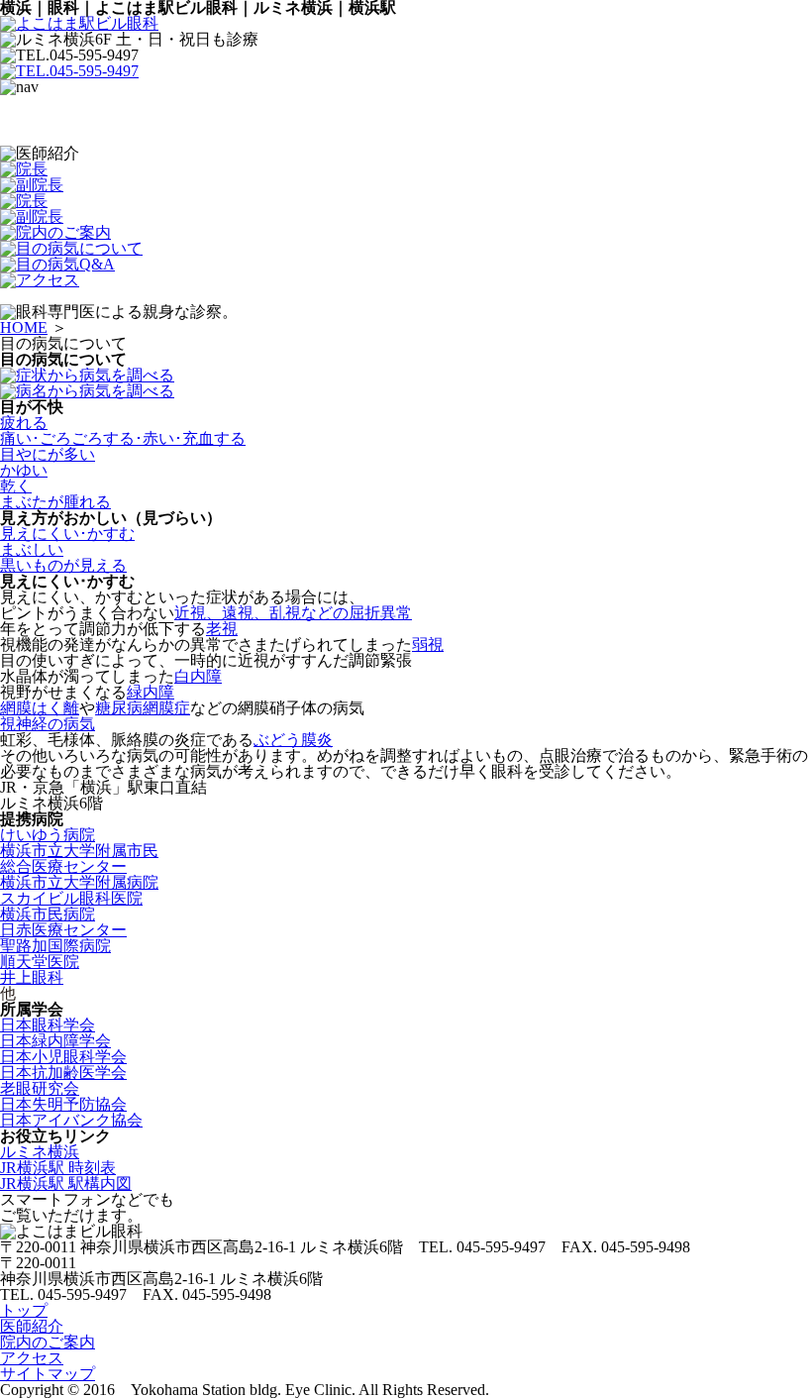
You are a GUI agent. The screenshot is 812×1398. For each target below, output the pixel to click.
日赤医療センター (63, 929)
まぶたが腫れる (55, 501)
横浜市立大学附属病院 (79, 882)
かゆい (24, 470)
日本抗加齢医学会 (63, 1072)
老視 (222, 628)
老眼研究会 (39, 1088)
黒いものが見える (63, 565)
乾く (16, 486)
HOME (24, 327)
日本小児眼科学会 (63, 1056)
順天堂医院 (39, 961)
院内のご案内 (47, 1342)
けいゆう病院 (47, 834)
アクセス (31, 1357)
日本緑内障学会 (55, 1040)
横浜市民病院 (47, 914)
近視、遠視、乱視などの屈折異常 (293, 612)
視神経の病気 (47, 723)
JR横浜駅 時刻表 (58, 1167)
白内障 (198, 676)
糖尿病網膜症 (142, 707)
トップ (24, 1310)
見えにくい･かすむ (67, 533)
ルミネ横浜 (39, 1151)
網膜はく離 (39, 707)
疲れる (24, 422)
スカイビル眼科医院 (71, 898)
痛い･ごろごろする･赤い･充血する (123, 438)
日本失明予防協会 (63, 1104)
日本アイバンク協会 (71, 1120)
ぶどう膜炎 (293, 739)
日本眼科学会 (47, 1025)
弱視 (428, 644)
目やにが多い (47, 454)
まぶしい (31, 549)
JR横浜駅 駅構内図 (66, 1183)
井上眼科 (31, 977)
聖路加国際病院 (55, 945)
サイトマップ (47, 1373)
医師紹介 (31, 1326)
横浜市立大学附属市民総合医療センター (79, 858)
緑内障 (150, 692)
